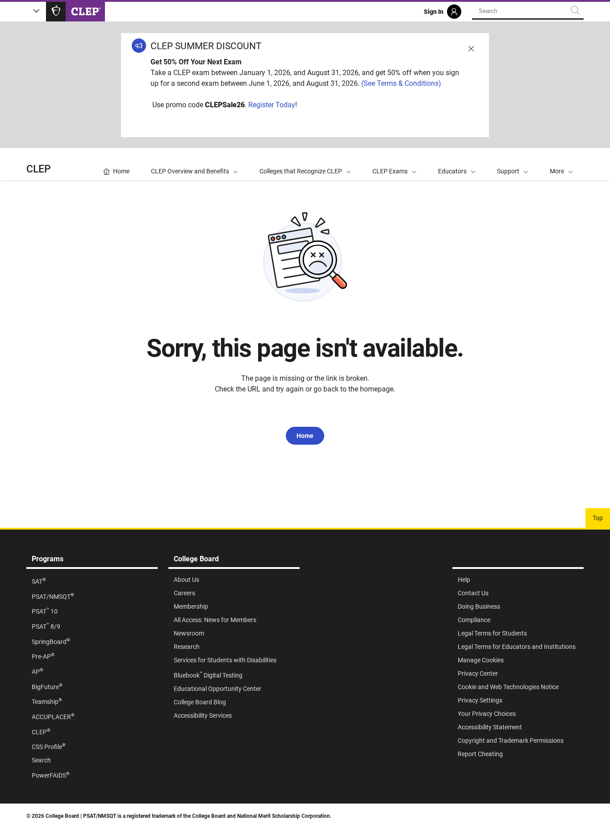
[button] (561, 164)
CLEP (38, 169)
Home (305, 435)
